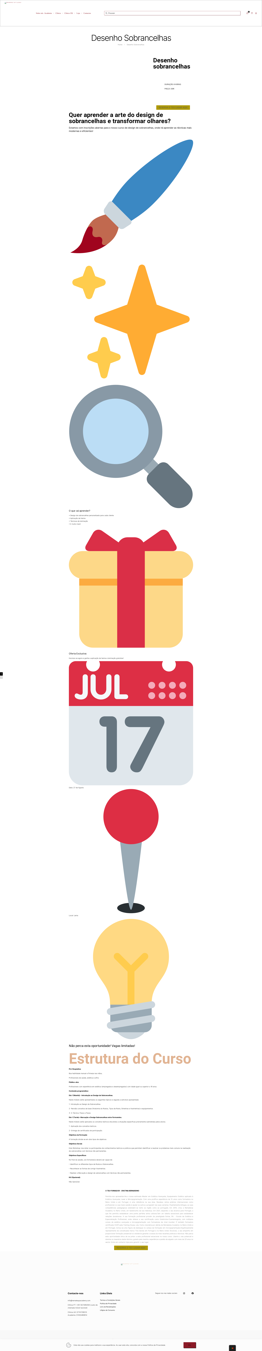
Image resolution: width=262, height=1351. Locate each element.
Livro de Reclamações (108, 1307)
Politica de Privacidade (108, 1303)
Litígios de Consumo (107, 1310)
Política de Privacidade (156, 1345)
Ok (189, 1345)
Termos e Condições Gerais (110, 1300)
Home (120, 45)
